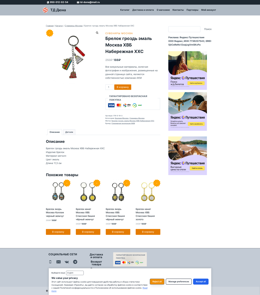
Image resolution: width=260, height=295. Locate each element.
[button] (97, 32)
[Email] (58, 262)
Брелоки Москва (122, 118)
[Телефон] (50, 262)
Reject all (157, 281)
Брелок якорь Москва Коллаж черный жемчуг (55, 212)
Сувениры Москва (119, 33)
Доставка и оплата (143, 10)
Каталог (125, 10)
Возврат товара (96, 263)
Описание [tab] (55, 132)
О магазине (163, 10)
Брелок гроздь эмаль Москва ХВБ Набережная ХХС (133, 121)
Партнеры (192, 10)
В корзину (123, 87)
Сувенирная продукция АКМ (123, 123)
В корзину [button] (58, 231)
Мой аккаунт (208, 10)
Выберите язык (58, 273)
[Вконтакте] (67, 262)
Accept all (201, 281)
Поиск (208, 29)
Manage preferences (178, 281)
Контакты (178, 10)
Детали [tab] (69, 132)
